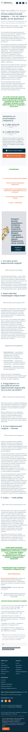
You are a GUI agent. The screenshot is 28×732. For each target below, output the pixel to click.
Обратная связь (5, 671)
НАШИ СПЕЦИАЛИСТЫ (14, 573)
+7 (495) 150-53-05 (12, 125)
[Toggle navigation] (26, 3)
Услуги (2, 663)
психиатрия (12, 10)
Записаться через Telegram (15, 150)
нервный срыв (5, 649)
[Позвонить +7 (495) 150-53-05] (17, 3)
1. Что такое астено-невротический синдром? (15, 178)
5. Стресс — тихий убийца (15, 202)
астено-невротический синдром (13, 647)
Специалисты (4, 665)
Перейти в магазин (18, 249)
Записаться (4, 669)
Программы (18, 667)
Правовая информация (21, 671)
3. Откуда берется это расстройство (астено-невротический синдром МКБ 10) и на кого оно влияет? (15, 190)
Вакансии (3, 682)
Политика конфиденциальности (9, 688)
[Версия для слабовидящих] (23, 3)
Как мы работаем (5, 667)
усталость (12, 649)
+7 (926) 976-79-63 (12, 132)
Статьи (7, 10)
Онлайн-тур (19, 669)
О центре (3, 680)
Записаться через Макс (15, 155)
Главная (3, 10)
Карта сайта (19, 665)
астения (4, 647)
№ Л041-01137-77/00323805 (14, 706)
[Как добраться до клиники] (20, 3)
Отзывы (18, 673)
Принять (6, 728)
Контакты (3, 673)
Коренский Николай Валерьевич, (10, 578)
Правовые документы (6, 686)
